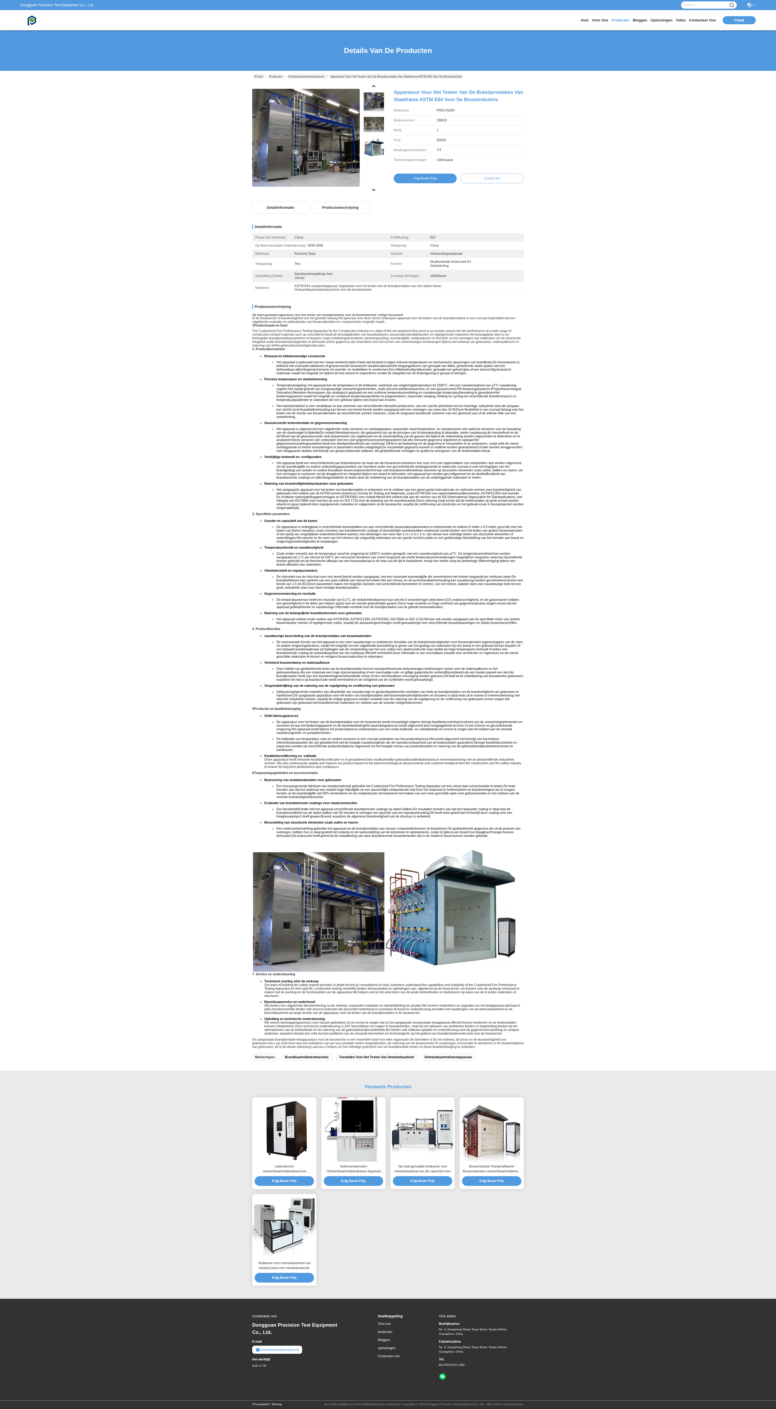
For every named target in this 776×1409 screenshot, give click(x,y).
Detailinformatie (280, 208)
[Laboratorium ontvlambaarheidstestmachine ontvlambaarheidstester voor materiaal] (284, 1129)
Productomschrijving (340, 208)
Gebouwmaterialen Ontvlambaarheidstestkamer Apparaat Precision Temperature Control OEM (354, 1169)
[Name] (731, 5)
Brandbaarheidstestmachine (307, 1057)
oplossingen (662, 20)
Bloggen (384, 1340)
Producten (275, 76)
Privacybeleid (260, 1404)
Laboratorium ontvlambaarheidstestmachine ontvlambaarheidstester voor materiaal (284, 1169)
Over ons (384, 1323)
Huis (585, 20)
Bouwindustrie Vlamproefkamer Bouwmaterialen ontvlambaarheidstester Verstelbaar (492, 1169)
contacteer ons (702, 20)
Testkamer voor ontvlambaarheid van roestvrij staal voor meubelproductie (284, 1265)
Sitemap (277, 1404)
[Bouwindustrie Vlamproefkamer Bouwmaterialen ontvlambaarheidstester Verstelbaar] (492, 1129)
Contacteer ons (389, 1356)
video (681, 20)
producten (620, 20)
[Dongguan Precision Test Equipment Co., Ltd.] (42, 20)
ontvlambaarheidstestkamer (306, 76)
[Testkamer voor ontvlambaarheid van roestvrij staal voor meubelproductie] (284, 1226)
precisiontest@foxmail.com (280, 1349)
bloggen (640, 20)
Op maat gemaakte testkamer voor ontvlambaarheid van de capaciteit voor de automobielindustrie (422, 1169)
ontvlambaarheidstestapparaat (448, 1057)
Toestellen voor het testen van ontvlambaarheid (376, 1057)
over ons (600, 20)
